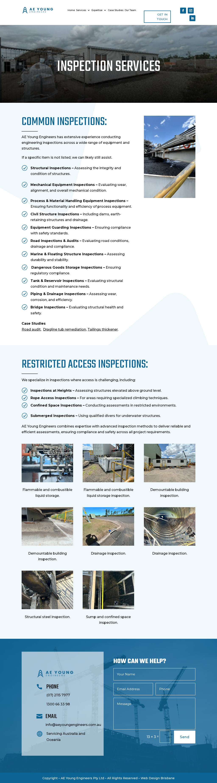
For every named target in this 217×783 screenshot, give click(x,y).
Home (71, 10)
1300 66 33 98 (58, 704)
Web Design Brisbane (158, 778)
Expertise (97, 10)
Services (81, 10)
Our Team (130, 10)
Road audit (31, 329)
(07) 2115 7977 (58, 695)
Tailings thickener (103, 329)
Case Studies (115, 10)
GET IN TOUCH (162, 17)
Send (184, 737)
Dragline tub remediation (64, 329)
